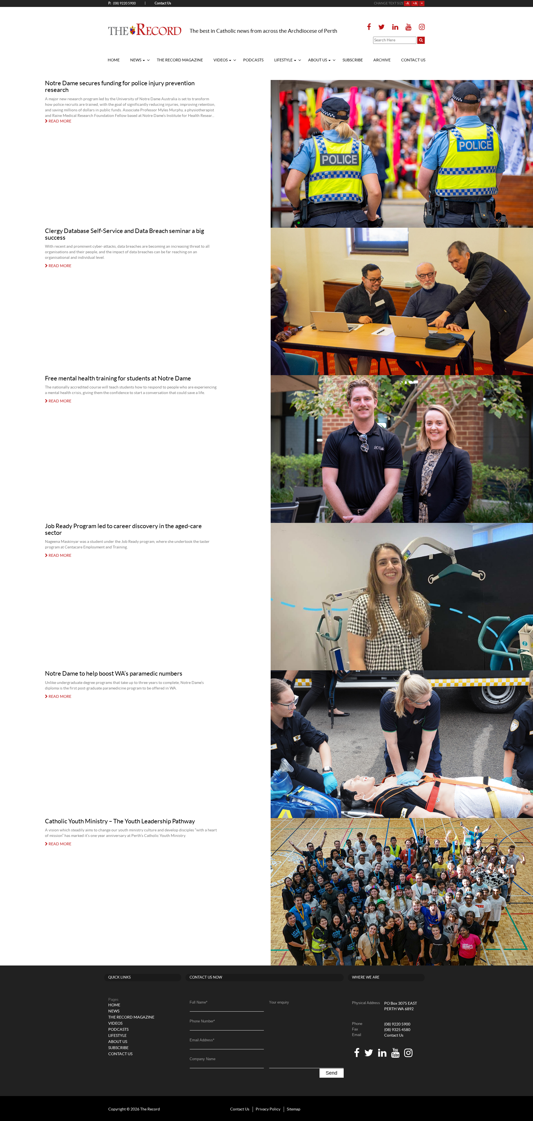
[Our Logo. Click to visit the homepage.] (144, 29)
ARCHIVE (382, 60)
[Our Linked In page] (395, 27)
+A (415, 3)
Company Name (202, 1059)
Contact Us (393, 1035)
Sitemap (293, 1109)
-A (407, 3)
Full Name (198, 1002)
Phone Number (202, 1021)
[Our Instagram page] (420, 27)
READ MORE (59, 121)
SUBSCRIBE (353, 60)
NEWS (136, 60)
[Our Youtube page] (408, 27)
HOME (114, 60)
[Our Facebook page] (370, 27)
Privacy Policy (268, 1109)
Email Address (202, 1040)
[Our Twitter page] (381, 27)
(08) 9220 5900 (122, 3)
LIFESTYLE (283, 60)
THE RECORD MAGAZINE (180, 60)
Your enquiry (279, 1002)
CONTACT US (413, 60)
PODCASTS (253, 60)
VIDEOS (220, 60)
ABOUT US (318, 60)
